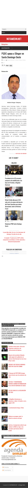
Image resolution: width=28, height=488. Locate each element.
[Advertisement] (14, 14)
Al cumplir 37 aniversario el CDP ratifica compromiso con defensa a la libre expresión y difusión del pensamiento (14, 240)
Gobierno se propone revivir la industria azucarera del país (15, 417)
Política (24, 60)
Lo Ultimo (16, 60)
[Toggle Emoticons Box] (2, 256)
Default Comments (14, 251)
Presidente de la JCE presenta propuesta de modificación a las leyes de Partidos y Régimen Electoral (13, 181)
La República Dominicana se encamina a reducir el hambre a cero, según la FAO (17, 401)
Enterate (6, 48)
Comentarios (7, 470)
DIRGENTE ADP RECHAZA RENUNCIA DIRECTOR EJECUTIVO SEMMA (16, 365)
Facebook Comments (14, 253)
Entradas (6, 467)
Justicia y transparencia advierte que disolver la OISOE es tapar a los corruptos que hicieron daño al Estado (17, 427)
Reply (4, 60)
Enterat (8, 60)
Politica (20, 60)
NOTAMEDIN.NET (14, 39)
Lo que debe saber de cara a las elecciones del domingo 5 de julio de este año (14, 233)
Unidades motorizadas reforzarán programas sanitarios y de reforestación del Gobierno (16, 348)
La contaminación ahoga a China (16, 408)
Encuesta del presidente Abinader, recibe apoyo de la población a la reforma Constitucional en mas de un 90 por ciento (17, 358)
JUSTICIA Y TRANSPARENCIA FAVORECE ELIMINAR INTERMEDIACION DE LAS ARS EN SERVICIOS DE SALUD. (17, 384)
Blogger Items (22, 485)
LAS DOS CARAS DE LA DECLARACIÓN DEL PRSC (17, 391)
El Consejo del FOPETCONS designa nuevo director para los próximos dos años (17, 375)
